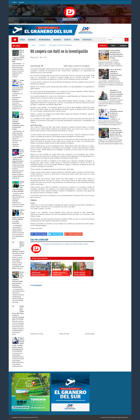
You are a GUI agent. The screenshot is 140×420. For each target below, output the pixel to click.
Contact (21, 2)
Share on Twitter (57, 234)
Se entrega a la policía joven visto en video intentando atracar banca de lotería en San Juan (116, 132)
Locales (22, 39)
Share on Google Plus (75, 234)
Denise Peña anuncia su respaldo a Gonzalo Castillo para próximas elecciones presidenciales (18, 279)
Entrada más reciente (36, 334)
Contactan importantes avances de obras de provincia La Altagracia (116, 113)
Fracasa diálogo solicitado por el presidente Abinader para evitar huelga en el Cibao (116, 54)
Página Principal (64, 334)
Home (15, 2)
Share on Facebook (40, 234)
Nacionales (44, 57)
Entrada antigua (89, 334)
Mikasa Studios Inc (123, 417)
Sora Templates (112, 417)
